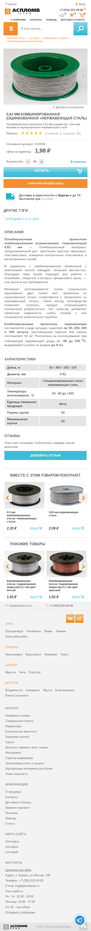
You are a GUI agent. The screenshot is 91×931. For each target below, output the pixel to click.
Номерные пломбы (56, 38)
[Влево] (8, 498)
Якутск (47, 690)
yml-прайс (12, 852)
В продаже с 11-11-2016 (22, 219)
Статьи (10, 823)
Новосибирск (14, 654)
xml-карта (11, 846)
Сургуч (10, 742)
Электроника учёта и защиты (24, 763)
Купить (42, 171)
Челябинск (34, 631)
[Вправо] (83, 498)
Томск (64, 654)
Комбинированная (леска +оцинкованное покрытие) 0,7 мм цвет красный (63, 585)
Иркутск (10, 672)
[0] (62, 15)
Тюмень (61, 631)
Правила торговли (17, 807)
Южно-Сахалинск (16, 695)
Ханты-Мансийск (16, 636)
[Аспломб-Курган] (22, 13)
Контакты (36, 20)
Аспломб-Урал (16, 38)
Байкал (11, 665)
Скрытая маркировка (19, 758)
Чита (22, 672)
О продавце (13, 791)
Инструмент (13, 752)
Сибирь (11, 647)
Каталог (34, 38)
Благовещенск (65, 690)
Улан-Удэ (34, 672)
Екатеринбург (14, 631)
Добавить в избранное (70, 107)
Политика (11, 813)
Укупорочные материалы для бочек (29, 768)
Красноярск (33, 654)
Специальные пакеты (19, 721)
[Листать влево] (8, 76)
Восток (11, 683)
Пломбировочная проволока (25, 41)
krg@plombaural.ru (20, 605)
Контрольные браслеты (21, 731)
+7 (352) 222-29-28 (71, 9)
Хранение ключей (17, 736)
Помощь (51, 20)
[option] (45, 77)
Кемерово (50, 654)
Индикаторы (13, 726)
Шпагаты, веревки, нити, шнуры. (27, 747)
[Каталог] (11, 28)
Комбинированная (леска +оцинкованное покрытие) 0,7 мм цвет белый (21, 585)
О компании (18, 20)
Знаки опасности (16, 774)
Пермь (48, 631)
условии (47, 199)
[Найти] (80, 28)
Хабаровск (33, 690)
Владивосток (14, 690)
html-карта (12, 841)
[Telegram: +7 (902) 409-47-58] (79, 920)
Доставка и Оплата (18, 802)
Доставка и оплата (73, 20)
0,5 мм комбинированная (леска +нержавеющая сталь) (21, 517)
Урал (9, 624)
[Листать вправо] (83, 76)
